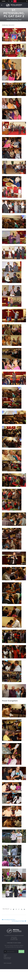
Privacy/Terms (14, 937)
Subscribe (21, 951)
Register (5, 954)
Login (5, 956)
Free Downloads (7, 958)
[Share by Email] (24, 909)
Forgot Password (7, 957)
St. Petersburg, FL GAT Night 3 (18, 921)
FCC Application (14, 938)
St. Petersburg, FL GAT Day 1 (9, 919)
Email (17, 939)
